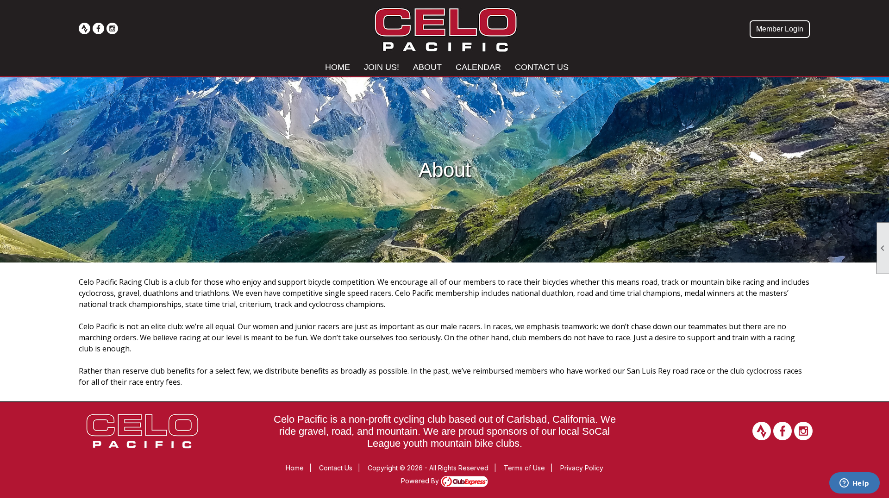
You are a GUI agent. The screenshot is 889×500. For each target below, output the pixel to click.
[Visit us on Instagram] (112, 28)
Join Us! (381, 67)
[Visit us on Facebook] (98, 28)
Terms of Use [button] (524, 468)
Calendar (478, 67)
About (427, 67)
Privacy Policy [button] (581, 468)
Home (337, 67)
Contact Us (542, 67)
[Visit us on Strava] (84, 28)
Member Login (779, 29)
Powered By (421, 481)
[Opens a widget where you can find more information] (854, 483)
